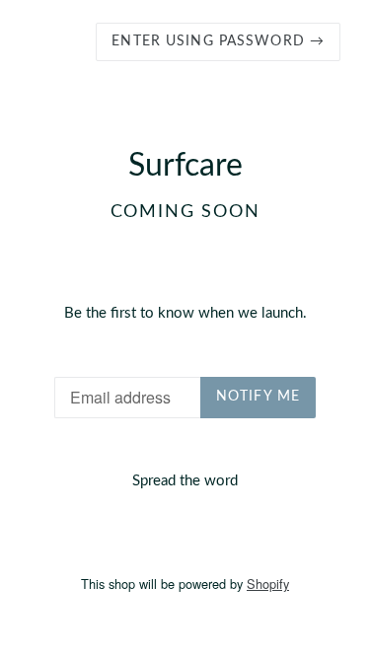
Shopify (268, 583)
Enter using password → (218, 41)
